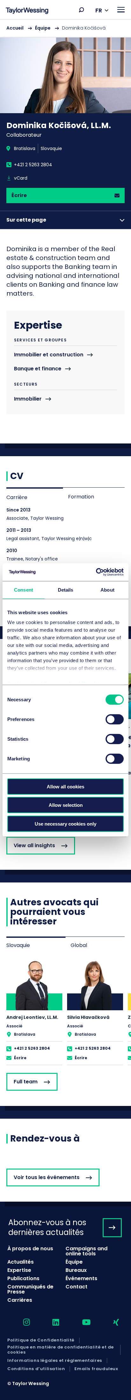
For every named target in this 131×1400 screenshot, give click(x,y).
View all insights (34, 845)
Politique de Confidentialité (40, 1340)
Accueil (15, 28)
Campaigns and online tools (86, 1251)
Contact (76, 1286)
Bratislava (24, 148)
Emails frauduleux (96, 1368)
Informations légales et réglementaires (54, 1360)
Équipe (43, 28)
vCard (20, 178)
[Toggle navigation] (121, 10)
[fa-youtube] (81, 1323)
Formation (81, 496)
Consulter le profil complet (34, 1012)
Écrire (19, 195)
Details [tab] (65, 589)
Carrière (16, 497)
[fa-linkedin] (50, 1323)
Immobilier (28, 399)
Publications (23, 1278)
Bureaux (76, 1270)
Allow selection (66, 805)
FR (98, 10)
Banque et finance (37, 369)
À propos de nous (30, 1248)
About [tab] (107, 589)
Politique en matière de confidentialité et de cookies (60, 1350)
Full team (26, 1081)
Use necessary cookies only (65, 823)
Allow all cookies (65, 786)
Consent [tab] (23, 589)
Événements (81, 1278)
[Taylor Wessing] (27, 11)
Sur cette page (26, 219)
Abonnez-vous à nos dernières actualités (47, 1227)
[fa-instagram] (21, 1323)
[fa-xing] (110, 1323)
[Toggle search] (81, 9)
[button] (81, 9)
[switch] (115, 719)
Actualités (20, 1262)
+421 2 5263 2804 (33, 164)
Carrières (19, 1300)
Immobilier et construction (48, 355)
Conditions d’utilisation (36, 1368)
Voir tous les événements (46, 1177)
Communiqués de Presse (30, 1289)
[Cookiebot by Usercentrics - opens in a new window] (96, 572)
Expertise (19, 1270)
